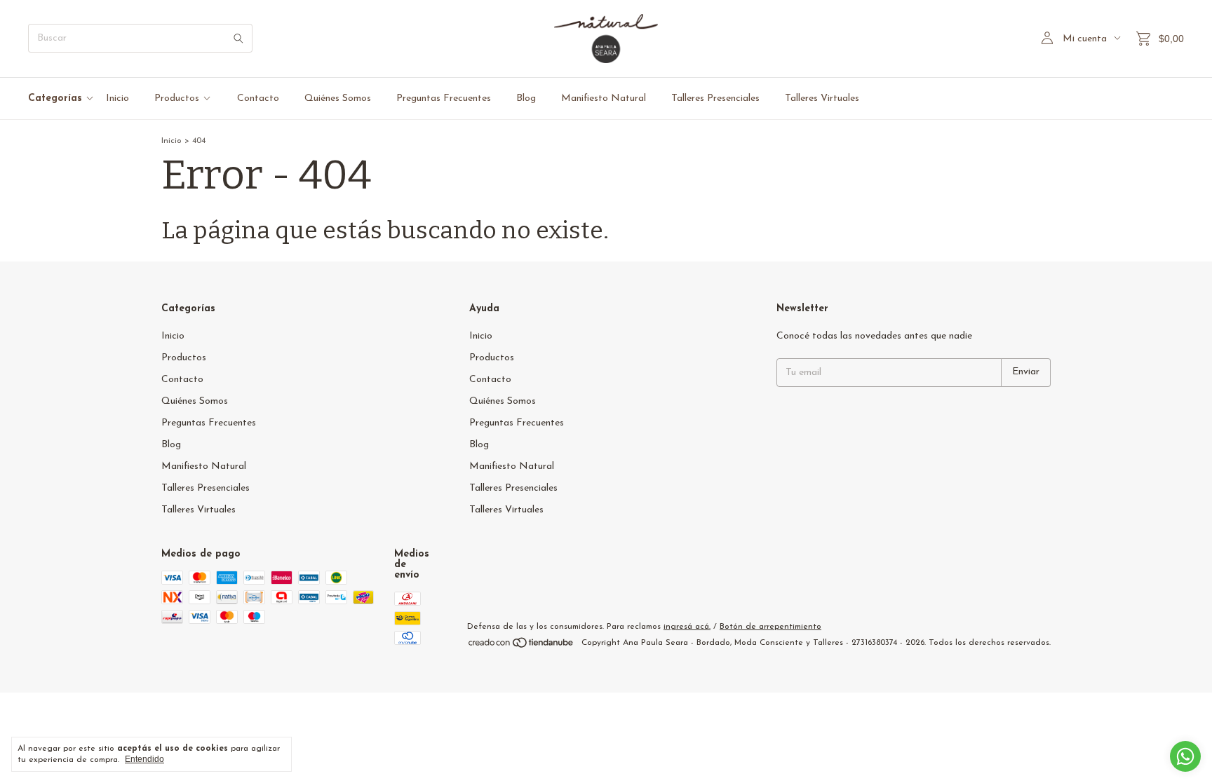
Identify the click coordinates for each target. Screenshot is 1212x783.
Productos (176, 98)
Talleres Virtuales (822, 98)
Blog (526, 98)
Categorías (55, 98)
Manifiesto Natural (603, 98)
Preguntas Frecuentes (443, 98)
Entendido (144, 759)
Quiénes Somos (337, 98)
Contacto (258, 98)
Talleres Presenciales (715, 98)
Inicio (117, 98)
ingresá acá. (687, 626)
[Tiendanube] (521, 646)
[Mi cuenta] (1047, 38)
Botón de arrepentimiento (770, 626)
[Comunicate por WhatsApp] (1185, 756)
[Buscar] (238, 38)
